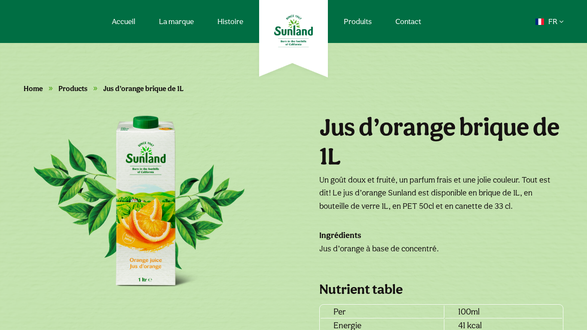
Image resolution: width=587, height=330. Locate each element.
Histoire (230, 21)
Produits (358, 21)
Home (33, 88)
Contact (408, 21)
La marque (176, 21)
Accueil (123, 21)
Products (73, 88)
